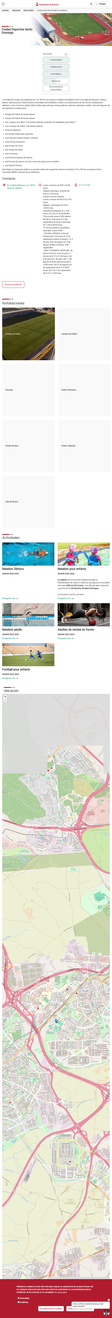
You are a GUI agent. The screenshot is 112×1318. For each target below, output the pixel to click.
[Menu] (3, 4)
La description (56, 60)
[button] (56, 1021)
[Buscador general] (91, 4)
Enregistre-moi (10, 598)
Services (16, 11)
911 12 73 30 (84, 185)
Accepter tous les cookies (51, 1309)
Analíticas (24, 1302)
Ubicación (56, 81)
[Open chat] (106, 1312)
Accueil (5, 11)
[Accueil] (37, 4)
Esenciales (24, 1298)
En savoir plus (61, 1292)
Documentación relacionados (56, 88)
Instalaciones (56, 67)
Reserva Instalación (13, 284)
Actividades (56, 74)
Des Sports (28, 11)
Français (102, 4)
